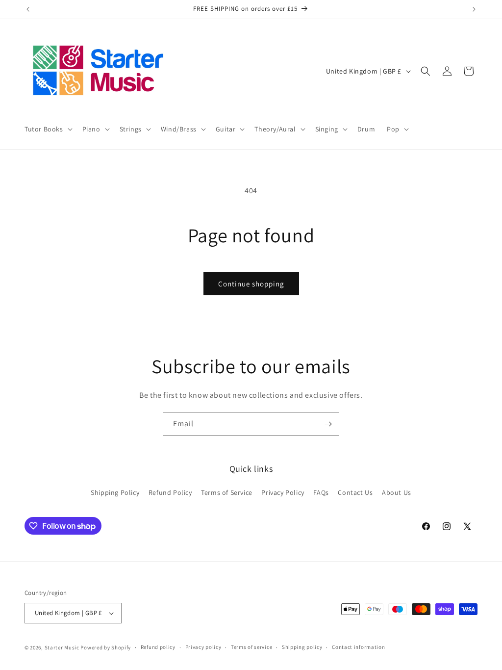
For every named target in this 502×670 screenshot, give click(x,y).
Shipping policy (302, 647)
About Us (396, 492)
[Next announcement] (474, 9)
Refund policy (158, 647)
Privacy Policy (282, 492)
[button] (47, 129)
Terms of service (251, 647)
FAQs (320, 492)
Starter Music (62, 647)
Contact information (358, 647)
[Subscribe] (328, 424)
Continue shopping (251, 283)
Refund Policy (170, 492)
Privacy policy (203, 647)
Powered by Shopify (105, 647)
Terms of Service (226, 492)
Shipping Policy (115, 492)
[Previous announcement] (28, 9)
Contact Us (355, 492)
